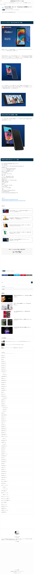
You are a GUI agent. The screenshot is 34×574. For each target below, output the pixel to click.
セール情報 (4, 481)
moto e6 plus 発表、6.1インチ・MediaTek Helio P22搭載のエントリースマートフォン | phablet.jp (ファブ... (20, 211)
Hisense (4, 386)
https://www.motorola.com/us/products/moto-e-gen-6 (10, 199)
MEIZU (4, 426)
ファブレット (5, 496)
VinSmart (4, 465)
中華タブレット (5, 494)
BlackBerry (4, 376)
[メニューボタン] (1, 1)
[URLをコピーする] (29, 275)
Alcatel (4, 363)
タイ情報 (4, 490)
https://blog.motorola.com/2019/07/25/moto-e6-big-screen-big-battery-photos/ (14, 200)
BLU (3, 378)
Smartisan (4, 455)
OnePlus (4, 440)
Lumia (4, 424)
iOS (3, 401)
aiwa (3, 361)
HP (3, 392)
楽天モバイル (5, 510)
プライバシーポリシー (20, 571)
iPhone (4, 405)
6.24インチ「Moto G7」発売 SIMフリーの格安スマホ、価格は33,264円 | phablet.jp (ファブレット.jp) (20, 233)
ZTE (3, 479)
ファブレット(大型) (5, 498)
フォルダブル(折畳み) (6, 500)
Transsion (4, 461)
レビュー (4, 504)
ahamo (4, 438)
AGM (3, 357)
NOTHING (4, 434)
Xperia (4, 475)
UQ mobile (5, 374)
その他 (4, 483)
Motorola (4, 430)
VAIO (3, 463)
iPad (3, 403)
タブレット (5, 492)
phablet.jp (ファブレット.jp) (17, 0)
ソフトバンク (5, 485)
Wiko (4, 469)
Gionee (4, 384)
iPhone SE (5, 409)
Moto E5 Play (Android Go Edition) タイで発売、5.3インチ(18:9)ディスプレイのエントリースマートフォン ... (20, 225)
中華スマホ (4, 506)
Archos (4, 365)
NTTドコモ (4, 436)
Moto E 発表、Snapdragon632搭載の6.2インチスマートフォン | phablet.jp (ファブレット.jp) (19, 240)
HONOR (4, 390)
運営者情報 (12, 571)
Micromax (4, 428)
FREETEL (4, 380)
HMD (3, 388)
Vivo (3, 467)
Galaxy (4, 382)
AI (3, 359)
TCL (3, 457)
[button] (5, 275)
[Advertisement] (17, 16)
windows (4, 471)
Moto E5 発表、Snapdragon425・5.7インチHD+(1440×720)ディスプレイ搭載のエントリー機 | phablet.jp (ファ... (20, 218)
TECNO (4, 459)
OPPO (4, 442)
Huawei (4, 396)
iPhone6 (4, 411)
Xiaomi (4, 473)
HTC (3, 394)
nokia (4, 432)
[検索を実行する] (32, 282)
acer (3, 355)
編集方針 (16, 571)
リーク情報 (4, 502)
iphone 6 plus (5, 407)
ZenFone (4, 477)
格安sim (4, 508)
